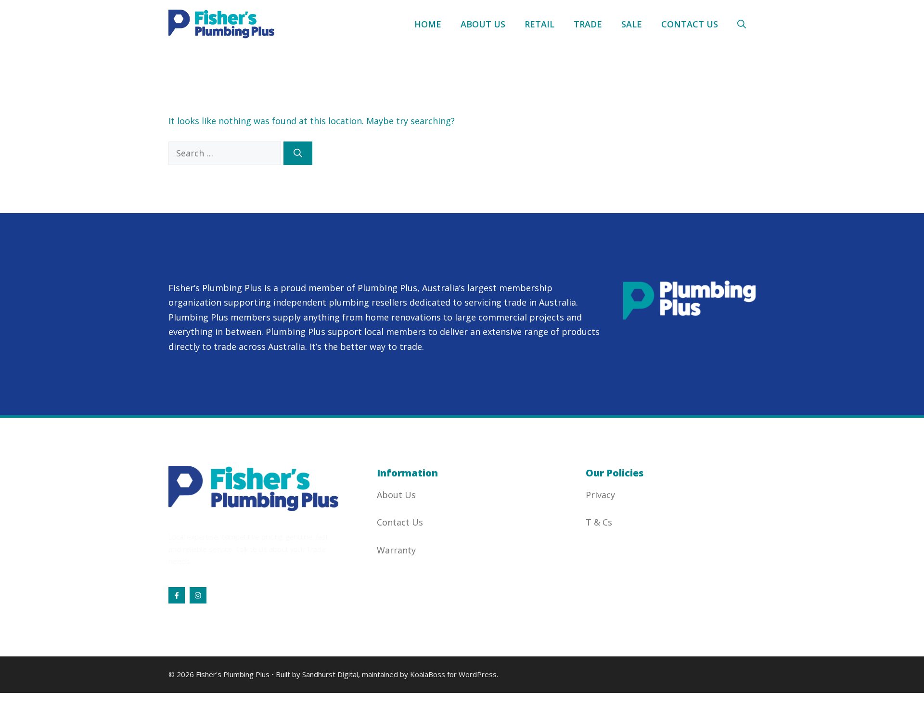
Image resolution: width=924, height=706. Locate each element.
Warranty (396, 550)
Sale (631, 24)
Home (427, 24)
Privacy (600, 495)
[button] (742, 24)
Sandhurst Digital (330, 674)
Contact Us (689, 24)
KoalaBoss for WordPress (453, 674)
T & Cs (599, 522)
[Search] (297, 153)
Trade (588, 24)
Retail (539, 24)
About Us (483, 24)
